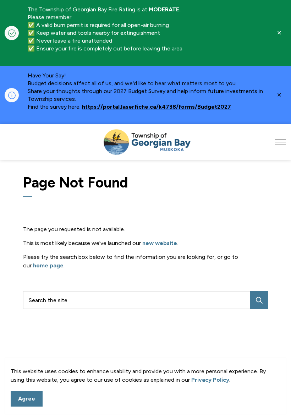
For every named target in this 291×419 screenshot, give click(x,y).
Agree (26, 398)
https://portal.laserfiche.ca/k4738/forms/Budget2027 (156, 106)
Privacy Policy (210, 379)
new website (159, 243)
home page (48, 265)
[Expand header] (280, 142)
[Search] (259, 300)
